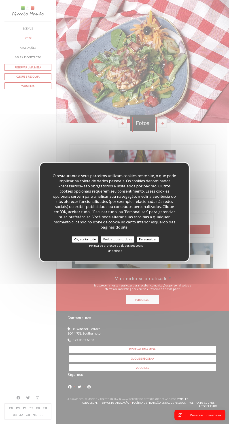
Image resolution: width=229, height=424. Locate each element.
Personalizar (148, 239)
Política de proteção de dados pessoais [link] (116, 245)
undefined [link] (115, 250)
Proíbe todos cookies (117, 239)
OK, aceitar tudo (85, 239)
